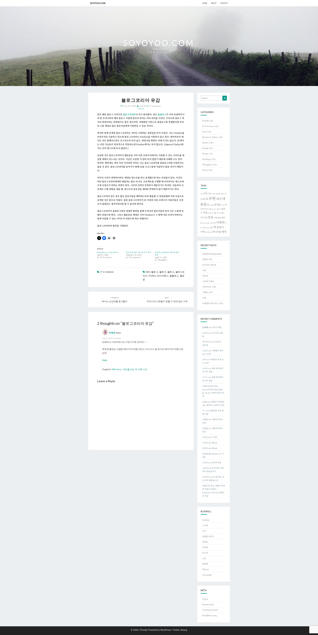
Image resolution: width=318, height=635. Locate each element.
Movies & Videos (210, 137)
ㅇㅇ (204, 410)
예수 (223, 217)
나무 (204, 359)
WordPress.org (209, 615)
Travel (205, 170)
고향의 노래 (207, 292)
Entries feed (208, 604)
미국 (223, 205)
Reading (206, 159)
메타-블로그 (152, 272)
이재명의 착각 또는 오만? (212, 303)
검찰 (209, 193)
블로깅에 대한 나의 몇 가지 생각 (138, 252)
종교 (208, 228)
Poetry (205, 153)
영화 (219, 217)
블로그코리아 (129, 114)
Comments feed (210, 609)
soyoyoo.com (97, 3)
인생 (204, 297)
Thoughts (207, 164)
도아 (204, 531)
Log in (205, 598)
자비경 (205, 275)
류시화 (211, 205)
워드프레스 (207, 223)
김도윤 (205, 448)
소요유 (142, 106)
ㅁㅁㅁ (205, 377)
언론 (210, 217)
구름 (204, 270)
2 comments (155, 106)
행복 (224, 231)
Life (204, 131)
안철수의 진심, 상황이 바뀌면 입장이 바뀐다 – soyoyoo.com (213, 489)
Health (205, 120)
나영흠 (205, 419)
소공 (204, 558)
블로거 (162, 272)
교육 (213, 193)
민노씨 (205, 552)
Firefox (152, 275)
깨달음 (222, 194)
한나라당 (216, 231)
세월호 (222, 213)
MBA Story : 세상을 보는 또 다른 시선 (129, 369)
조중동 (204, 228)
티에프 (112, 332)
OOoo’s (205, 569)
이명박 (220, 222)
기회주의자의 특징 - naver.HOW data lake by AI (212, 389)
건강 (205, 193)
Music (205, 142)
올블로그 (162, 114)
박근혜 (208, 209)
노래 (202, 199)
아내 (205, 217)
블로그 (170, 272)
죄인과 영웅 (216, 462)
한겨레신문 (209, 232)
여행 (215, 217)
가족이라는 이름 (209, 286)
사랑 (205, 212)
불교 (215, 209)
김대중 (217, 194)
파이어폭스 (162, 275)
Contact (224, 3)
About (214, 3)
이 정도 (214, 437)
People (205, 148)
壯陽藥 (205, 327)
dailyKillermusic (210, 453)
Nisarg (184, 630)
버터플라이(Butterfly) (212, 253)
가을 (201, 194)
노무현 (210, 198)
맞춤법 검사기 (208, 536)
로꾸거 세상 (217, 327)
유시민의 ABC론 (209, 264)
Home (204, 3)
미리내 (205, 547)
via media (207, 574)
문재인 (217, 204)
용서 (201, 223)
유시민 (213, 223)
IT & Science (107, 272)
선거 (218, 213)
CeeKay (206, 519)
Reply (104, 360)
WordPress (165, 630)
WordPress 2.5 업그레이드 (108, 252)
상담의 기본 (207, 259)
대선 (219, 199)
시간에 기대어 (208, 281)
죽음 (211, 227)
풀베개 (205, 563)
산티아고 (210, 213)
